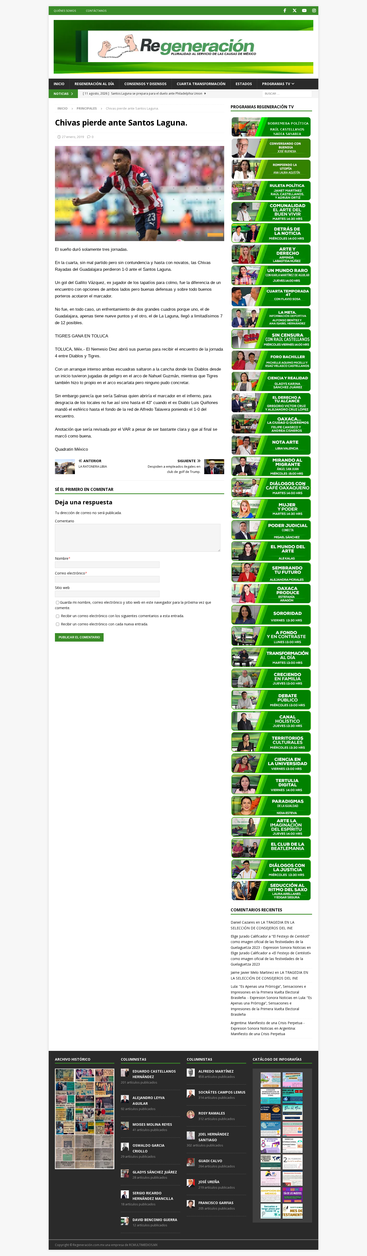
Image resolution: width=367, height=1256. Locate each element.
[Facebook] (284, 10)
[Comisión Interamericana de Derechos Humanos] (271, 1096)
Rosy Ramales (211, 1113)
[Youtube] (304, 10)
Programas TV (276, 83)
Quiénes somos (65, 10)
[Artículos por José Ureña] (191, 1184)
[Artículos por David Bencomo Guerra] (125, 1222)
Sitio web (62, 587)
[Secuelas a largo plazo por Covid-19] (271, 1211)
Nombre (61, 558)
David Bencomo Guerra (155, 1219)
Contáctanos (96, 10)
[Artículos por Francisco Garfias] (191, 1205)
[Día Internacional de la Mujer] (271, 1145)
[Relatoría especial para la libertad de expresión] (293, 1079)
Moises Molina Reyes (152, 1124)
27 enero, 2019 (73, 137)
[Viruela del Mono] (271, 1112)
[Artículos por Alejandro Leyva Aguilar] (125, 1100)
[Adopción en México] (271, 1194)
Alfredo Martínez (216, 1071)
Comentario (64, 521)
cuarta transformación (201, 83)
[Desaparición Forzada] (293, 1178)
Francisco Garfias (215, 1202)
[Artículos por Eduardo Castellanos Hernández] (125, 1074)
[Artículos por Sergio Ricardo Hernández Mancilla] (125, 1195)
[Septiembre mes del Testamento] (293, 1211)
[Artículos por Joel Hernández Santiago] (191, 1137)
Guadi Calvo (210, 1160)
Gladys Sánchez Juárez (155, 1172)
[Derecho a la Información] (293, 1128)
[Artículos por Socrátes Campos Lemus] (191, 1095)
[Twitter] (294, 10)
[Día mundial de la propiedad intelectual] (271, 1128)
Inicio (59, 83)
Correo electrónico (70, 573)
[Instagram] (314, 10)
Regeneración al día (94, 83)
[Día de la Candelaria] (293, 1161)
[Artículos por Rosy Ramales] (191, 1116)
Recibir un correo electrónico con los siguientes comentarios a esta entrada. (122, 615)
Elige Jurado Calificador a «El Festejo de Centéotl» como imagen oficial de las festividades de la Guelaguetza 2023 (271, 959)
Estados (244, 83)
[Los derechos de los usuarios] (293, 1096)
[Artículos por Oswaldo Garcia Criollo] (125, 1148)
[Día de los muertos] (293, 1194)
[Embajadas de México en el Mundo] (271, 1161)
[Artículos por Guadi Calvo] (191, 1163)
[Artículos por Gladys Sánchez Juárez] (125, 1174)
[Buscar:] (287, 93)
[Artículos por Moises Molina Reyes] (125, 1127)
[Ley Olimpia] (271, 1178)
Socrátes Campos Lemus (221, 1092)
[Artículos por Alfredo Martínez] (191, 1074)
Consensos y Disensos (145, 83)
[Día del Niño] (293, 1112)
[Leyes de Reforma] (271, 1079)
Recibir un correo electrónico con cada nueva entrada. (104, 624)
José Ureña (208, 1181)
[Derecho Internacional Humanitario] (293, 1145)
